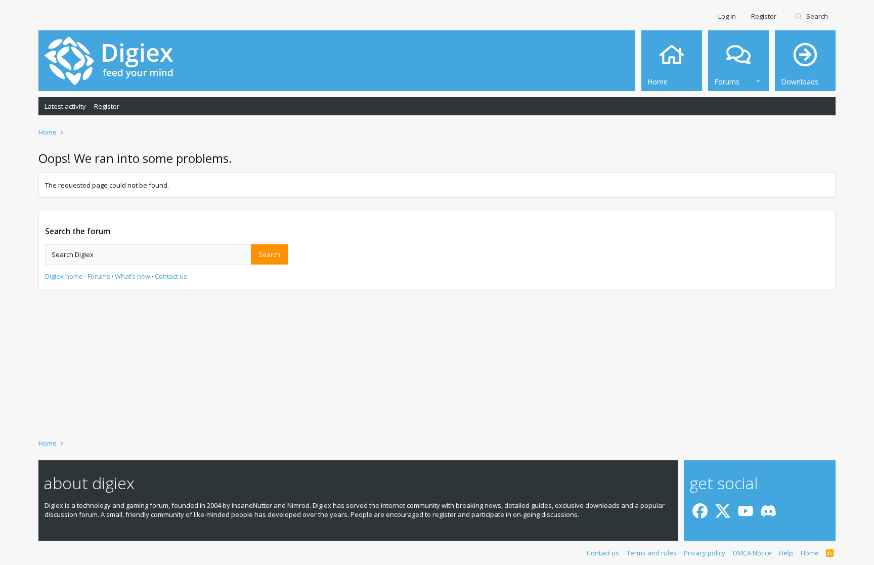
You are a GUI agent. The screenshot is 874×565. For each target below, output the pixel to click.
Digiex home (64, 276)
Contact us (171, 276)
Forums (99, 276)
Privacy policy (704, 552)
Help (786, 552)
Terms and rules (652, 552)
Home (810, 552)
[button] (758, 80)
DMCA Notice (752, 552)
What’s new (132, 276)
